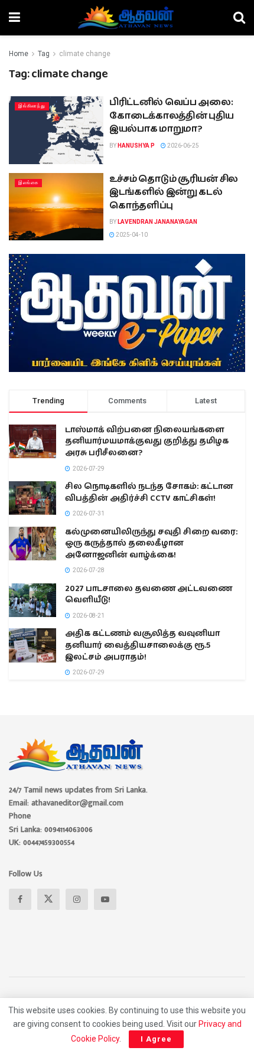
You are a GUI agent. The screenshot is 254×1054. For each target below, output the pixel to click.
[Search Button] (239, 17)
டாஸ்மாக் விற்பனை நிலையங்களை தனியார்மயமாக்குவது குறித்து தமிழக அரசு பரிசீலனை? (147, 441)
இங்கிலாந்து (31, 106)
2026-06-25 (182, 145)
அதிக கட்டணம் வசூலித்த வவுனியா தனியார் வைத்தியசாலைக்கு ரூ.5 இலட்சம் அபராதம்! (142, 645)
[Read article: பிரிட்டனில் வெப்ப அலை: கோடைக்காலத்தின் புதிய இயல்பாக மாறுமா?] (56, 130)
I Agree (156, 1039)
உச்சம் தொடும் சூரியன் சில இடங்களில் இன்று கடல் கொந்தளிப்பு (173, 192)
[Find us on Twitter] (48, 899)
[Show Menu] (14, 17)
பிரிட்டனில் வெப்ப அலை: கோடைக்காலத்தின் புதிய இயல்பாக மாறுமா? (171, 115)
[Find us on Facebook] (20, 899)
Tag (44, 54)
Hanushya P (136, 145)
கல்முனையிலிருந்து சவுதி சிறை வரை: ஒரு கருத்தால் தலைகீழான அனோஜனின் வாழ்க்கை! (151, 544)
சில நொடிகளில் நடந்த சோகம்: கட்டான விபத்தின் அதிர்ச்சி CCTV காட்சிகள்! (149, 492)
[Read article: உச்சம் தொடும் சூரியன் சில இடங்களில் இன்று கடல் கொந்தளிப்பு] (56, 206)
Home (18, 54)
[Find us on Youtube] (105, 899)
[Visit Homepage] (126, 18)
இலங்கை (28, 182)
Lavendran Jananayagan (157, 221)
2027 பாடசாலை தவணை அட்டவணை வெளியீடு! (148, 594)
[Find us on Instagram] (77, 899)
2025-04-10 (131, 234)
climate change (84, 54)
